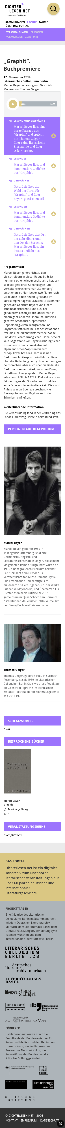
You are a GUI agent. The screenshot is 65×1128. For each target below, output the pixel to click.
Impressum (29, 1120)
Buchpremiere (13, 835)
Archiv (32, 22)
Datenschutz (49, 1120)
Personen (37, 32)
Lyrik (7, 729)
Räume (43, 22)
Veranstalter (14, 36)
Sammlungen (15, 22)
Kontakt (11, 1120)
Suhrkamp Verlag (18, 809)
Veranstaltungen (17, 32)
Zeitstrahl (31, 36)
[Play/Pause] (12, 104)
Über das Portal (17, 26)
